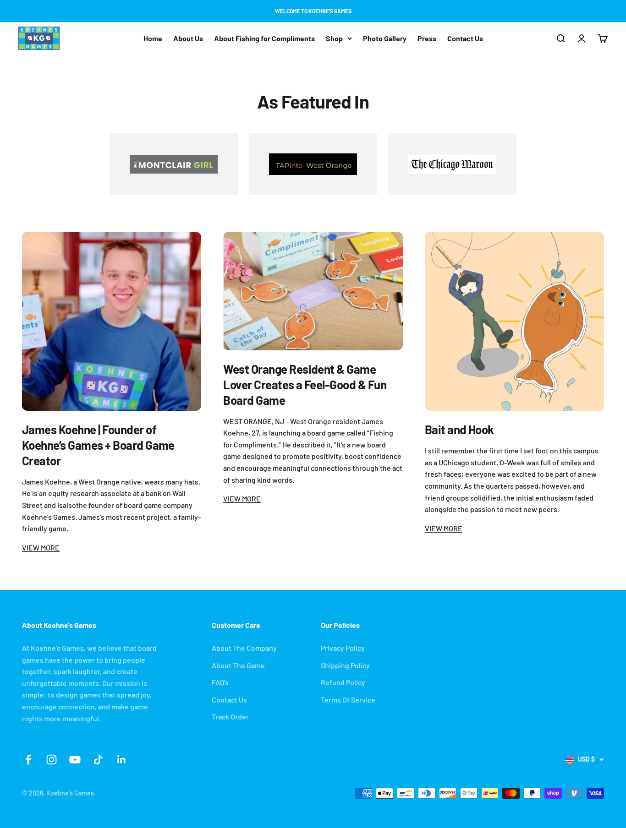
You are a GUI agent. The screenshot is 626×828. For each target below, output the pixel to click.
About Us (188, 38)
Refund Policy (343, 682)
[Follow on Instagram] (51, 759)
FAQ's (220, 682)
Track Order (230, 716)
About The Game (238, 665)
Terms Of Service (348, 699)
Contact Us (465, 38)
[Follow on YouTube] (75, 759)
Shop (334, 38)
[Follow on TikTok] (98, 759)
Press (426, 38)
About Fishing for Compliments (264, 38)
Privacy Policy (343, 647)
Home (152, 38)
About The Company (244, 647)
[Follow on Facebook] (28, 759)
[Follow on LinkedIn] (121, 759)
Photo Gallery (384, 38)
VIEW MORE (41, 547)
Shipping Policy (345, 665)
